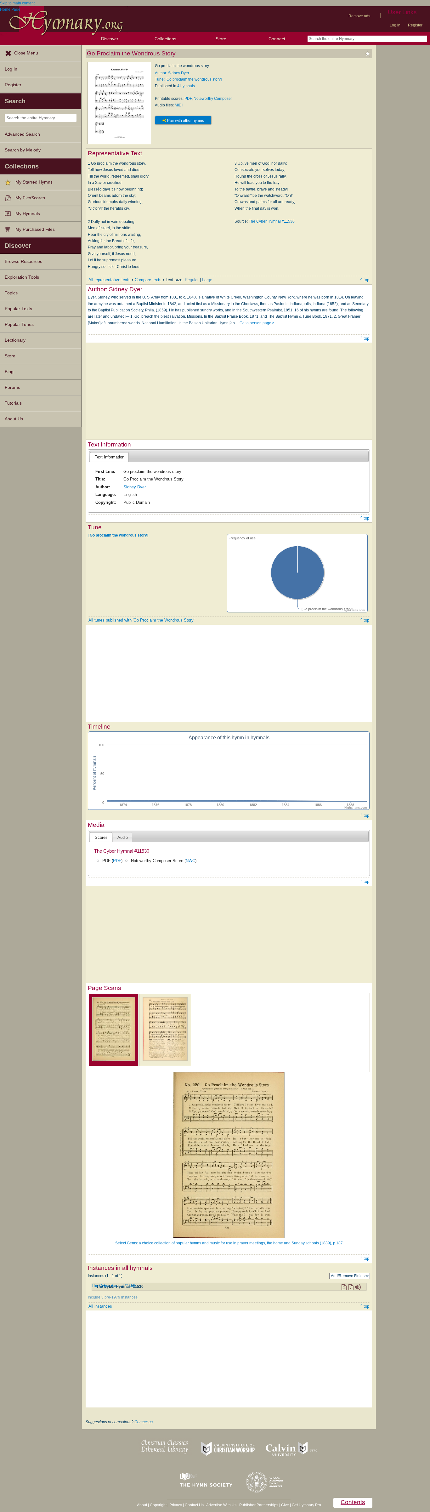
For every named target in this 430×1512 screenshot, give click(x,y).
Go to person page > (257, 323)
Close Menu (26, 53)
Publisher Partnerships (258, 1505)
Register (415, 25)
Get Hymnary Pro (306, 1505)
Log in (395, 25)
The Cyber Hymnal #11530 (272, 221)
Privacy (175, 1505)
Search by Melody (23, 150)
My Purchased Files (35, 229)
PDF (188, 98)
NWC (190, 860)
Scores (101, 837)
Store (221, 38)
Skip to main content (17, 3)
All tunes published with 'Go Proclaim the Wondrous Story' (141, 620)
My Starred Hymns (34, 182)
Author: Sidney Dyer (172, 73)
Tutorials (13, 403)
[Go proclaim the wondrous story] (118, 535)
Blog (9, 371)
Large (207, 279)
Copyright (158, 1505)
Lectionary (15, 340)
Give (285, 1505)
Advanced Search (22, 134)
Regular (192, 279)
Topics (11, 293)
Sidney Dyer (134, 487)
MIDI (179, 105)
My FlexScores (30, 198)
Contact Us (194, 1505)
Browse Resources (23, 261)
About (142, 1505)
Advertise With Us (221, 1505)
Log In (11, 69)
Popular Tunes (19, 324)
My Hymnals (27, 213)
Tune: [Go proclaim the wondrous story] (188, 79)
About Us (14, 419)
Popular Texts (18, 308)
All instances (100, 1306)
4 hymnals (186, 86)
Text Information (109, 457)
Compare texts (148, 279)
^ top (364, 279)
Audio (122, 837)
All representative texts (109, 279)
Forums (12, 387)
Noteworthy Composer (213, 98)
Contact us (143, 1422)
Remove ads (359, 16)
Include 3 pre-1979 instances (113, 1297)
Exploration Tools (22, 277)
